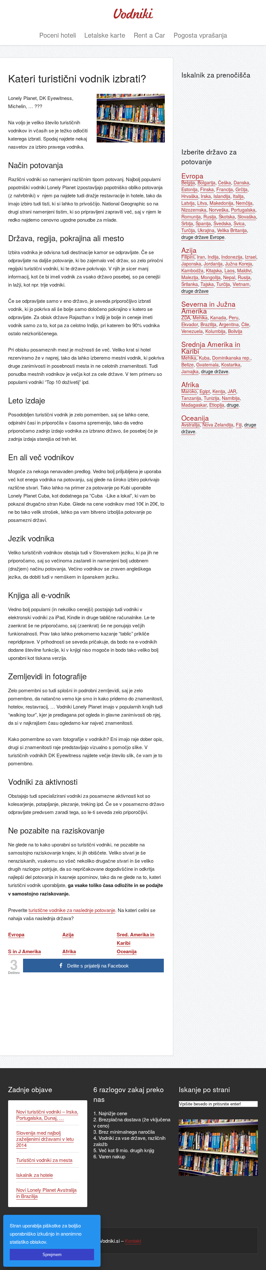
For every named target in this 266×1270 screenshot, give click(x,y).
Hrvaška (189, 196)
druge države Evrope (202, 237)
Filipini (187, 256)
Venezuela (192, 331)
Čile (245, 324)
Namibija (231, 398)
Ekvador (189, 324)
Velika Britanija (232, 230)
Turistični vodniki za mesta (44, 1159)
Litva (202, 203)
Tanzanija (191, 398)
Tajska (207, 284)
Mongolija (211, 277)
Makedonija (221, 203)
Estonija (189, 189)
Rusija (209, 216)
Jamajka (190, 371)
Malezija (189, 277)
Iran (201, 256)
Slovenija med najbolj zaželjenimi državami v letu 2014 (45, 1138)
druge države (195, 291)
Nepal (229, 277)
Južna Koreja (238, 263)
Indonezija (231, 256)
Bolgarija (206, 182)
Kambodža (192, 270)
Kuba (204, 357)
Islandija (221, 196)
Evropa (192, 175)
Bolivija (235, 331)
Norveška (218, 209)
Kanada (218, 317)
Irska (206, 196)
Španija (203, 223)
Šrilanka (189, 284)
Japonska (191, 263)
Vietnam (241, 284)
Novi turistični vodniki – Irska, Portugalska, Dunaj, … (47, 1114)
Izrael (250, 256)
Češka (224, 182)
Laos (229, 270)
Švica (239, 223)
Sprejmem (52, 1254)
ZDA (185, 317)
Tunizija (211, 398)
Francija (224, 189)
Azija (189, 250)
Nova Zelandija (217, 424)
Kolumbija (215, 331)
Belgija (188, 182)
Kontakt (133, 1240)
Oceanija (195, 418)
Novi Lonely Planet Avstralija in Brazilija (46, 1192)
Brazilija (208, 324)
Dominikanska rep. (231, 357)
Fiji (239, 424)
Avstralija (190, 424)
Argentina (229, 324)
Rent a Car (149, 35)
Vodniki (133, 14)
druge (233, 404)
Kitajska (214, 270)
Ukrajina (206, 230)
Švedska (222, 223)
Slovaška (246, 216)
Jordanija (213, 263)
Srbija (187, 223)
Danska (241, 182)
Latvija (188, 203)
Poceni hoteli (57, 35)
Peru (233, 317)
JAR (232, 391)
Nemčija (244, 203)
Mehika (200, 317)
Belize (187, 364)
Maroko (189, 391)
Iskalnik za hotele (34, 1174)
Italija (238, 196)
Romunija (191, 216)
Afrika (190, 384)
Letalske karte (104, 35)
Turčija (188, 230)
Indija (213, 256)
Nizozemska (193, 209)
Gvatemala (207, 364)
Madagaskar (194, 404)
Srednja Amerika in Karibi (210, 347)
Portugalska (243, 209)
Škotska (227, 216)
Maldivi (244, 270)
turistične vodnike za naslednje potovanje (72, 909)
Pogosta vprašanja (200, 35)
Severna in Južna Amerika (208, 307)
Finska (207, 189)
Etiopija (216, 404)
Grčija (242, 189)
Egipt (205, 391)
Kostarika (230, 364)
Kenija (218, 391)
